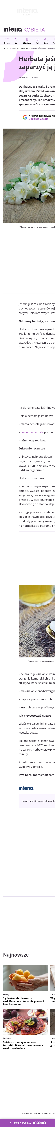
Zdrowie (24, 48)
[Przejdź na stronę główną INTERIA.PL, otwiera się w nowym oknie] (13, 29)
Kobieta (15, 48)
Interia (6, 48)
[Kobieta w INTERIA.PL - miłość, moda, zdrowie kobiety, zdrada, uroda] (34, 29)
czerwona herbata (31, 432)
